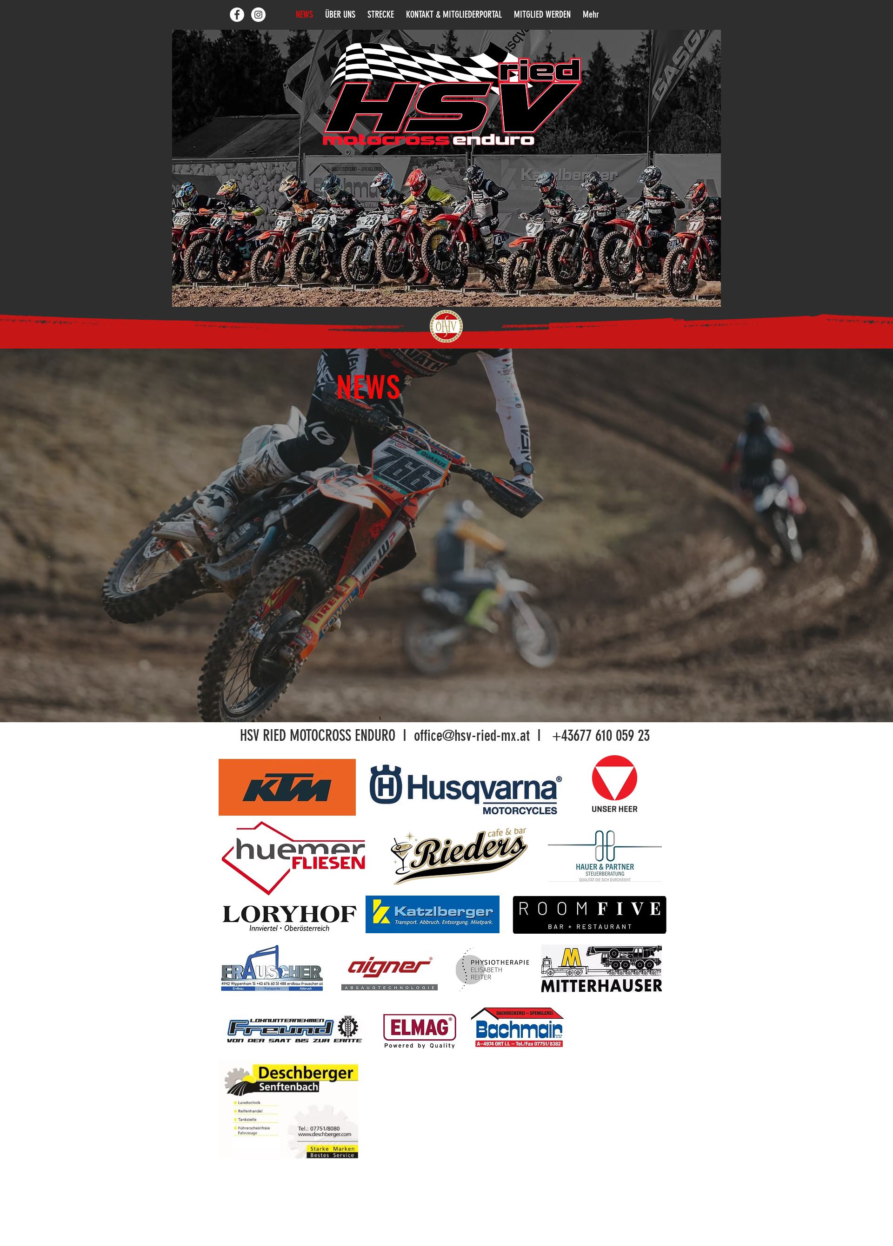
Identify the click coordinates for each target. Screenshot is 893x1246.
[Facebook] (237, 14)
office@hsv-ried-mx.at (472, 735)
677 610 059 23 (611, 735)
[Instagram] (258, 14)
